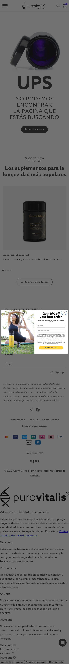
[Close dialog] (64, 313)
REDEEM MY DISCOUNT (51, 347)
